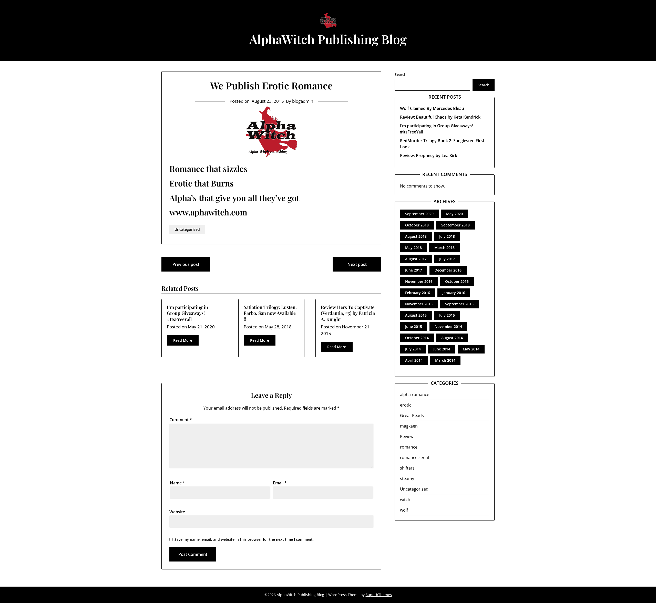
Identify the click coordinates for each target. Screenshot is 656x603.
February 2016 (417, 292)
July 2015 (447, 315)
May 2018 (413, 247)
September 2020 (419, 213)
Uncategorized (187, 229)
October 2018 (417, 225)
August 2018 (416, 236)
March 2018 (444, 247)
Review (406, 436)
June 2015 (413, 326)
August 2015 (416, 315)
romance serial (414, 457)
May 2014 (471, 349)
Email (280, 483)
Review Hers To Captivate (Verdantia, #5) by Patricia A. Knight (348, 313)
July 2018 (447, 236)
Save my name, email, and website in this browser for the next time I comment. (244, 539)
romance (408, 447)
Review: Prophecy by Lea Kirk (428, 155)
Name (177, 483)
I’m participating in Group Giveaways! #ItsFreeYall (187, 313)
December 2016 (448, 270)
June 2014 (441, 349)
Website (177, 512)
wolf (404, 510)
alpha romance (414, 394)
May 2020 (454, 213)
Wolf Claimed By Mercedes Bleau (432, 108)
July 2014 (413, 349)
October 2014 (417, 337)
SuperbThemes (379, 594)
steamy (407, 478)
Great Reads (412, 415)
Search (400, 74)
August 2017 (416, 258)
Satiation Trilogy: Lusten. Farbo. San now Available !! (270, 313)
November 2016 (419, 281)
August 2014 (452, 337)
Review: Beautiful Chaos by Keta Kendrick (440, 117)
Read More (182, 340)
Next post (357, 264)
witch (405, 499)
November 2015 (419, 304)
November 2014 (448, 326)
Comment (180, 419)
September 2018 (455, 225)
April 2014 (414, 360)
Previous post (185, 264)
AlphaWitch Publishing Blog (328, 39)
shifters (407, 468)
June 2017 (413, 270)
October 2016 (457, 281)
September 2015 (459, 304)
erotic (405, 405)
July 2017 (447, 258)
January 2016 (454, 292)
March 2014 (445, 360)
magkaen (409, 426)
